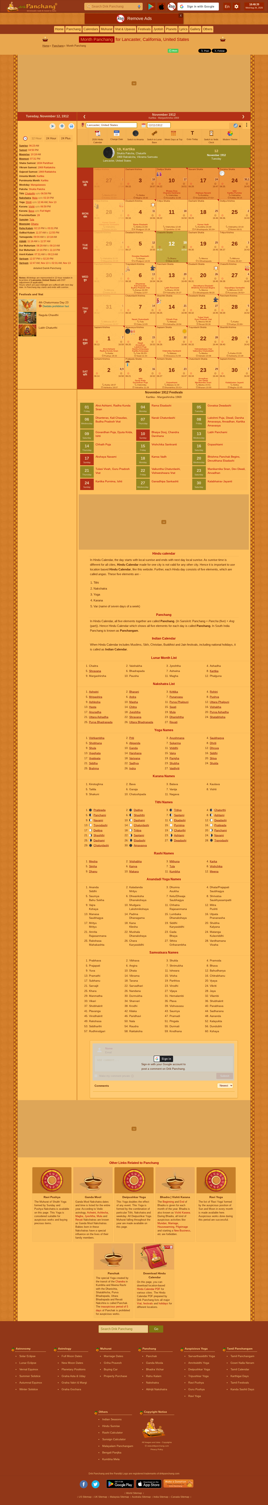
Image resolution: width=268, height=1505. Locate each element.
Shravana (95, 671)
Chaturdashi (141, 825)
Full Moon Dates (72, 1356)
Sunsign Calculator (114, 1439)
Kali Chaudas (140, 286)
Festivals (144, 29)
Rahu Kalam (26, 228)
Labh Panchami (172, 288)
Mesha (93, 861)
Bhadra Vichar (155, 1369)
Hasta (92, 706)
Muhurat (106, 29)
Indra (132, 768)
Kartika (214, 671)
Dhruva (214, 748)
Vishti (32, 206)
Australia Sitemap (141, 1497)
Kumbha (175, 871)
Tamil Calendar (240, 1369)
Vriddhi (174, 748)
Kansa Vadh (203, 224)
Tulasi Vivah (203, 317)
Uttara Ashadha (98, 717)
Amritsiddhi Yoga (198, 1362)
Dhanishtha (177, 717)
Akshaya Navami (203, 193)
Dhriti (29, 202)
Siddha (93, 763)
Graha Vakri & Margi (74, 1382)
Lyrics (183, 29)
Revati (173, 722)
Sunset (23, 150)
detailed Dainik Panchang (47, 268)
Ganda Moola (154, 1362)
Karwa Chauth (108, 222)
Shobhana (95, 743)
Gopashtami (171, 382)
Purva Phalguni (179, 702)
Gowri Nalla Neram (242, 1362)
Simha (93, 866)
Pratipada (100, 810)
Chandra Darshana (171, 193)
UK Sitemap (100, 1497)
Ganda (133, 748)
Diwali (140, 343)
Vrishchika (216, 866)
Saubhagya (217, 737)
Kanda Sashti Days (242, 1389)
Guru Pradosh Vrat (203, 319)
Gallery (195, 29)
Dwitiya (138, 810)
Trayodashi (100, 825)
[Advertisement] (134, 83)
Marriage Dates (113, 1356)
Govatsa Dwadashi (140, 256)
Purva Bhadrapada (100, 722)
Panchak (151, 1356)
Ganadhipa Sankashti (235, 288)
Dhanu (34, 224)
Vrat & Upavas (125, 29)
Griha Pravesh (113, 1362)
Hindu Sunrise (111, 1426)
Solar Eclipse (27, 1356)
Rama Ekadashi (140, 224)
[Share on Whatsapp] (172, 51)
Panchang (73, 29)
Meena (214, 871)
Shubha (174, 763)
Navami (98, 820)
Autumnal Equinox (30, 1382)
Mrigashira (95, 696)
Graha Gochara (71, 1389)
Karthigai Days (240, 1376)
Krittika (174, 691)
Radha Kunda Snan (109, 351)
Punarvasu (176, 696)
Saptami (179, 815)
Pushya (214, 696)
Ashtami (219, 815)
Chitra (133, 706)
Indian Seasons (112, 1419)
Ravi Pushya (196, 1382)
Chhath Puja (171, 319)
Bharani (134, 691)
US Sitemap (85, 1497)
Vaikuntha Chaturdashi (203, 351)
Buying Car (111, 1369)
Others (207, 29)
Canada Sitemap (180, 1497)
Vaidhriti (174, 768)
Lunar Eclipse (27, 1362)
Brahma (94, 768)
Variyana (134, 758)
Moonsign (24, 224)
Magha (133, 702)
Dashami (139, 820)
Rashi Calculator (112, 1432)
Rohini (214, 691)
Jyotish (158, 29)
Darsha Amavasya (140, 349)
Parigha (174, 758)
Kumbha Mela (111, 1459)
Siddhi (213, 753)
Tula (31, 219)
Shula (92, 748)
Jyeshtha (135, 712)
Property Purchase (115, 1376)
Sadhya (134, 763)
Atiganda (134, 743)
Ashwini (93, 691)
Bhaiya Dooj (171, 191)
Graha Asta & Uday (73, 1376)
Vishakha (215, 706)
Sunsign (23, 219)
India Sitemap (161, 1497)
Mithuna (175, 861)
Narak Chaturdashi (140, 319)
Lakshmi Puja (140, 347)
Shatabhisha (217, 717)
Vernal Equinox (28, 1369)
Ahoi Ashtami (109, 349)
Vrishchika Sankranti (171, 351)
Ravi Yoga (194, 1396)
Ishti (140, 378)
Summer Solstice (29, 1376)
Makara (134, 871)
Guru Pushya (196, 1389)
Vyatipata (94, 758)
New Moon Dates (72, 1362)
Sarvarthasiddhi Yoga (201, 1356)
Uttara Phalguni (219, 702)
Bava (31, 211)
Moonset (24, 158)
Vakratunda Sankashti (109, 224)
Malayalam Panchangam (117, 1446)
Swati (173, 706)
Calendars (90, 29)
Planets (171, 29)
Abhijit (22, 241)
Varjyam (23, 258)
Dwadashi (220, 820)
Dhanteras (140, 284)
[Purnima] (222, 173)
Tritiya (178, 810)
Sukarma (175, 743)
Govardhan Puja (140, 382)
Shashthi (139, 815)
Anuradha (95, 712)
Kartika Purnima (234, 193)
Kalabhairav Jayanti (235, 382)
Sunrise (23, 145)
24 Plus (65, 138)
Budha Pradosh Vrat (140, 288)
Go (156, 1329)
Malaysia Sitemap (119, 1497)
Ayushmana (177, 737)
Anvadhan (140, 345)
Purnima (179, 825)
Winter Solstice (28, 1389)
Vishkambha (96, 737)
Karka (213, 861)
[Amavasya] (127, 331)
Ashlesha (94, 702)
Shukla (214, 763)
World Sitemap (134, 1493)
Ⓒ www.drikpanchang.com (157, 1446)
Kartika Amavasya (140, 351)
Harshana (135, 753)
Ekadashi (180, 820)
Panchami (100, 815)
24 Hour (51, 138)
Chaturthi (30, 193)
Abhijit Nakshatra (156, 1389)
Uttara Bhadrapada (141, 722)
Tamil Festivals (240, 1382)
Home (59, 29)
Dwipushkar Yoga (199, 1369)
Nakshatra (25, 198)
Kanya (133, 866)
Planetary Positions (73, 1369)
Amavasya (140, 845)
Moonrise (24, 154)
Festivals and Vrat (31, 294)
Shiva (213, 758)
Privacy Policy (157, 1449)
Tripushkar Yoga (198, 1376)
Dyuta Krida (140, 380)
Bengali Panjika (111, 1452)
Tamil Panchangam (242, 1356)
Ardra (132, 696)
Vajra (173, 753)
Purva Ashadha (219, 712)
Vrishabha (135, 861)
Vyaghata (95, 753)
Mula (34, 198)
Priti (131, 737)
